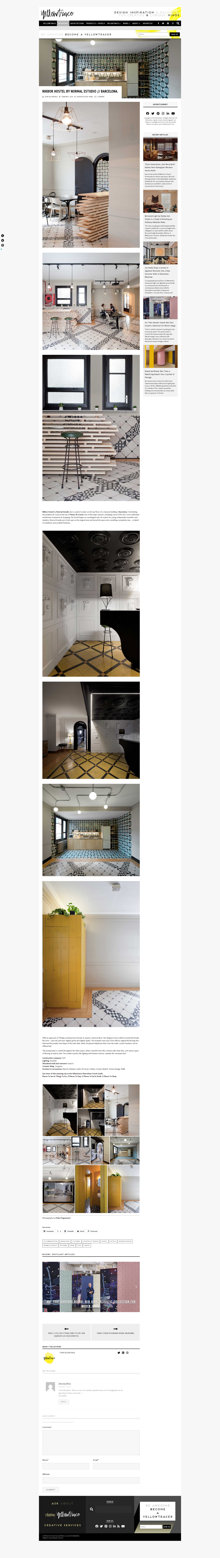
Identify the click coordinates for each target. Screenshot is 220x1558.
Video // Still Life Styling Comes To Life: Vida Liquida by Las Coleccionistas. (66, 1334)
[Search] (178, 23)
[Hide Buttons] (1, 250)
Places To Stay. (75, 1076)
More (125, 23)
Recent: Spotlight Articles (58, 1254)
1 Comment (100, 97)
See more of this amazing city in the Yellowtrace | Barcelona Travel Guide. (73, 1074)
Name (45, 1460)
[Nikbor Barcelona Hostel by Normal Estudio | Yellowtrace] (91, 1122)
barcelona (65, 1241)
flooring (76, 1241)
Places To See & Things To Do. (54, 1076)
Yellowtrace (49, 23)
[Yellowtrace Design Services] (62, 1533)
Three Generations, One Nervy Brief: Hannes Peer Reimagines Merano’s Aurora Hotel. (160, 167)
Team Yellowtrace (51, 97)
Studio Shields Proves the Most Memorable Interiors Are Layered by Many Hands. (91, 1303)
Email (96, 1460)
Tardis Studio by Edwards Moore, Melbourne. (116, 1333)
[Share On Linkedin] (2, 245)
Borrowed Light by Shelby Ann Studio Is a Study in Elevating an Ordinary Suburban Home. (158, 219)
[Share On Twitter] (2, 240)
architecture (77, 23)
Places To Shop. (110, 1076)
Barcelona (123, 512)
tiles (79, 1245)
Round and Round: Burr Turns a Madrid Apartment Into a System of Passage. (160, 374)
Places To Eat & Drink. (93, 1076)
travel (91, 97)
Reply (63, 1402)
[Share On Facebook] (2, 236)
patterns (63, 1245)
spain (72, 1245)
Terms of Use (46, 1538)
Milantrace (113, 23)
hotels (113, 1241)
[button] (46, 1287)
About (135, 23)
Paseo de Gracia (76, 515)
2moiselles (64, 1384)
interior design (82, 97)
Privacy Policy (58, 1538)
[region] (91, 1287)
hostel (104, 1241)
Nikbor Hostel (48, 512)
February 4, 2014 (64, 1387)
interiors (63, 23)
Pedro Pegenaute (63, 1218)
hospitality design (90, 1241)
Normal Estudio (62, 512)
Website (46, 1474)
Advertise (148, 23)
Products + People (95, 23)
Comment (46, 1427)
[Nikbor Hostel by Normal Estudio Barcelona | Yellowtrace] (59, 1110)
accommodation (51, 1241)
